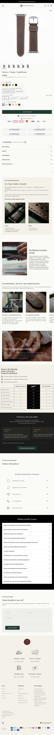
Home (3, 689)
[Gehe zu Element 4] (18, 66)
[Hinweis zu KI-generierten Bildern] (52, 172)
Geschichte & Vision (7, 693)
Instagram (36, 705)
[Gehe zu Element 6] (28, 66)
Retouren (20, 695)
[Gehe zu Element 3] (14, 66)
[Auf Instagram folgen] (3, 723)
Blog (3, 695)
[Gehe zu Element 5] (23, 66)
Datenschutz (21, 698)
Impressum (21, 689)
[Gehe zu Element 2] (9, 66)
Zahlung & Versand (22, 700)
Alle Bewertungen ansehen (27, 448)
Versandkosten (10, 76)
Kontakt (4, 698)
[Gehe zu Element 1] (4, 66)
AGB (19, 691)
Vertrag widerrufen (22, 702)
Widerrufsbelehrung (23, 693)
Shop (3, 691)
